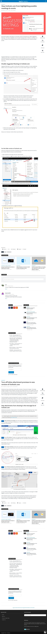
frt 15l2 (11, 335)
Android (28, 532)
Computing (28, 316)
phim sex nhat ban (12, 347)
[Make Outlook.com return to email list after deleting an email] (23, 260)
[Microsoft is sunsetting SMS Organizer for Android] (25, 307)
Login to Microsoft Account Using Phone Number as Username (23, 607)
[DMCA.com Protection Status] (27, 629)
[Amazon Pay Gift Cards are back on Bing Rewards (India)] (8, 260)
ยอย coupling (12, 343)
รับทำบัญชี (11, 575)
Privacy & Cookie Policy (5, 618)
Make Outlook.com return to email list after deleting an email (23, 267)
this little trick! (14, 417)
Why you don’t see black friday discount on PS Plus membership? (31, 323)
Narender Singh (42, 37)
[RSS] (17, 308)
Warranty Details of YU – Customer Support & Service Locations (16, 344)
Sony (27, 321)
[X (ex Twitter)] (12, 308)
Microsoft (3, 4)
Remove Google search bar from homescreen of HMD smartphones (31, 328)
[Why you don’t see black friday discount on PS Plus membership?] (25, 322)
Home (3, 614)
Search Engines (8, 265)
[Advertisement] (19, 49)
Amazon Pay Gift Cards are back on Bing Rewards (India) (7, 267)
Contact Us (4, 619)
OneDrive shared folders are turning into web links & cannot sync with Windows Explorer (38, 268)
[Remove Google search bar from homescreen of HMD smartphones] (25, 327)
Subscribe (11, 372)
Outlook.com (9, 505)
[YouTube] (14, 308)
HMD (27, 326)
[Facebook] (9, 308)
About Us (3, 616)
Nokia (29, 326)
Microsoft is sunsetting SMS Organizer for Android (31, 308)
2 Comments (14, 10)
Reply (6, 298)
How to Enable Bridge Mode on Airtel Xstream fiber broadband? (32, 318)
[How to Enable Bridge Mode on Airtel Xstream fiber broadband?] (25, 317)
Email (5, 505)
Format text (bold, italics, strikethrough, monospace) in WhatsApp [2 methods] (14, 340)
